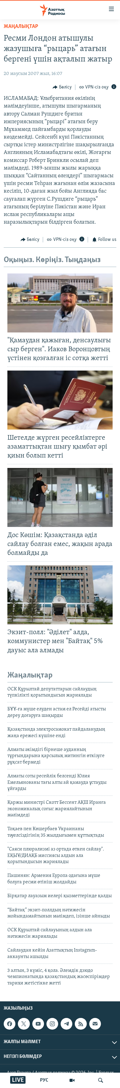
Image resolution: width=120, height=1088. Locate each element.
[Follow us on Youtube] (38, 1024)
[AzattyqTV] (72, 1080)
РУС (44, 1080)
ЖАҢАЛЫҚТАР (21, 26)
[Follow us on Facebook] (9, 1024)
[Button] (62, 87)
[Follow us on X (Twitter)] (24, 1024)
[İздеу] (100, 1080)
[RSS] (80, 1024)
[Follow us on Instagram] (52, 1024)
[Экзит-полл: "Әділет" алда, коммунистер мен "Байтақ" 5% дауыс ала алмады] (60, 594)
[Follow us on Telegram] (66, 1024)
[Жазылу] (95, 1024)
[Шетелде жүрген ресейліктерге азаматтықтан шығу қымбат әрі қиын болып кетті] (60, 400)
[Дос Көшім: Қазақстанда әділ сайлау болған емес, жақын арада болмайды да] (60, 497)
